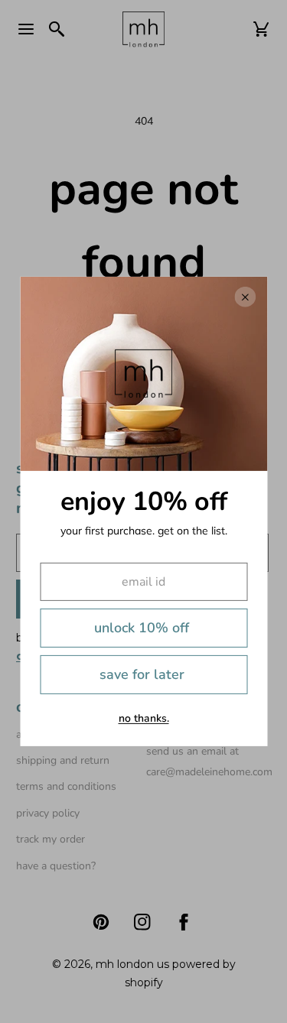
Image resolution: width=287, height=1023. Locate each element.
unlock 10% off (141, 628)
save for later (141, 674)
